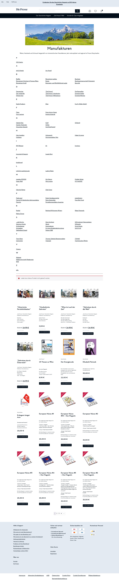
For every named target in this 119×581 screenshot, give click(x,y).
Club (7, 2)
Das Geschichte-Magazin (43, 15)
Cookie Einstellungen (79, 575)
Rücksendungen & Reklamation (21, 548)
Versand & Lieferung (18, 541)
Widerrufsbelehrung (94, 575)
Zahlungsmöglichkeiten (19, 539)
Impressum (22, 575)
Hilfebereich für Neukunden (20, 530)
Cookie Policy (66, 575)
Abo (2, 2)
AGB (47, 575)
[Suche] (77, 11)
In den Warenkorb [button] (22, 333)
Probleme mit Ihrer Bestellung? (21, 544)
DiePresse (14, 2)
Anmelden (53, 551)
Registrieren (53, 553)
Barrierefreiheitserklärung (59, 578)
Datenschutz (56, 575)
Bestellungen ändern (18, 546)
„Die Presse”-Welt (59, 15)
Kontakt (15, 561)
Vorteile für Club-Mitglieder (75, 15)
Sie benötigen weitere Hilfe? (20, 551)
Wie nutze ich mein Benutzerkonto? (22, 532)
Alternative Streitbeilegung (36, 575)
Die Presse (16, 563)
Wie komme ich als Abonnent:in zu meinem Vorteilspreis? (28, 537)
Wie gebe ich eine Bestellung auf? (22, 534)
